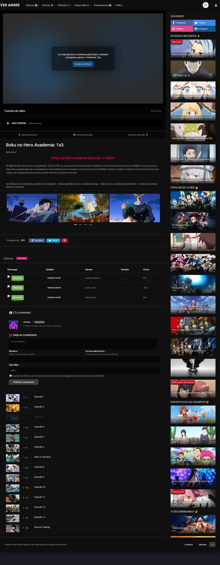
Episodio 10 (39, 487)
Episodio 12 (39, 507)
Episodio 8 (39, 467)
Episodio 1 (39, 396)
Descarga (22, 258)
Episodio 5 (39, 437)
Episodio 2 (39, 407)
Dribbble (179, 28)
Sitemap (202, 544)
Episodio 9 (39, 477)
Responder (39, 322)
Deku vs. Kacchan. (42, 457)
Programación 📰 (102, 5)
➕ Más (118, 5)
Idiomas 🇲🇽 (47, 5)
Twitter (201, 22)
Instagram (203, 28)
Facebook (181, 22)
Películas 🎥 (64, 5)
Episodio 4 (39, 427)
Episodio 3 (39, 417)
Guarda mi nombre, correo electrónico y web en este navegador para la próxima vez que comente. (58, 376)
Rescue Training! (42, 527)
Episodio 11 (39, 497)
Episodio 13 (39, 517)
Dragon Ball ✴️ (82, 5)
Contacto (189, 544)
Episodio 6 (39, 447)
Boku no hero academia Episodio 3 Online (83, 158)
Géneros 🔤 (31, 5)
